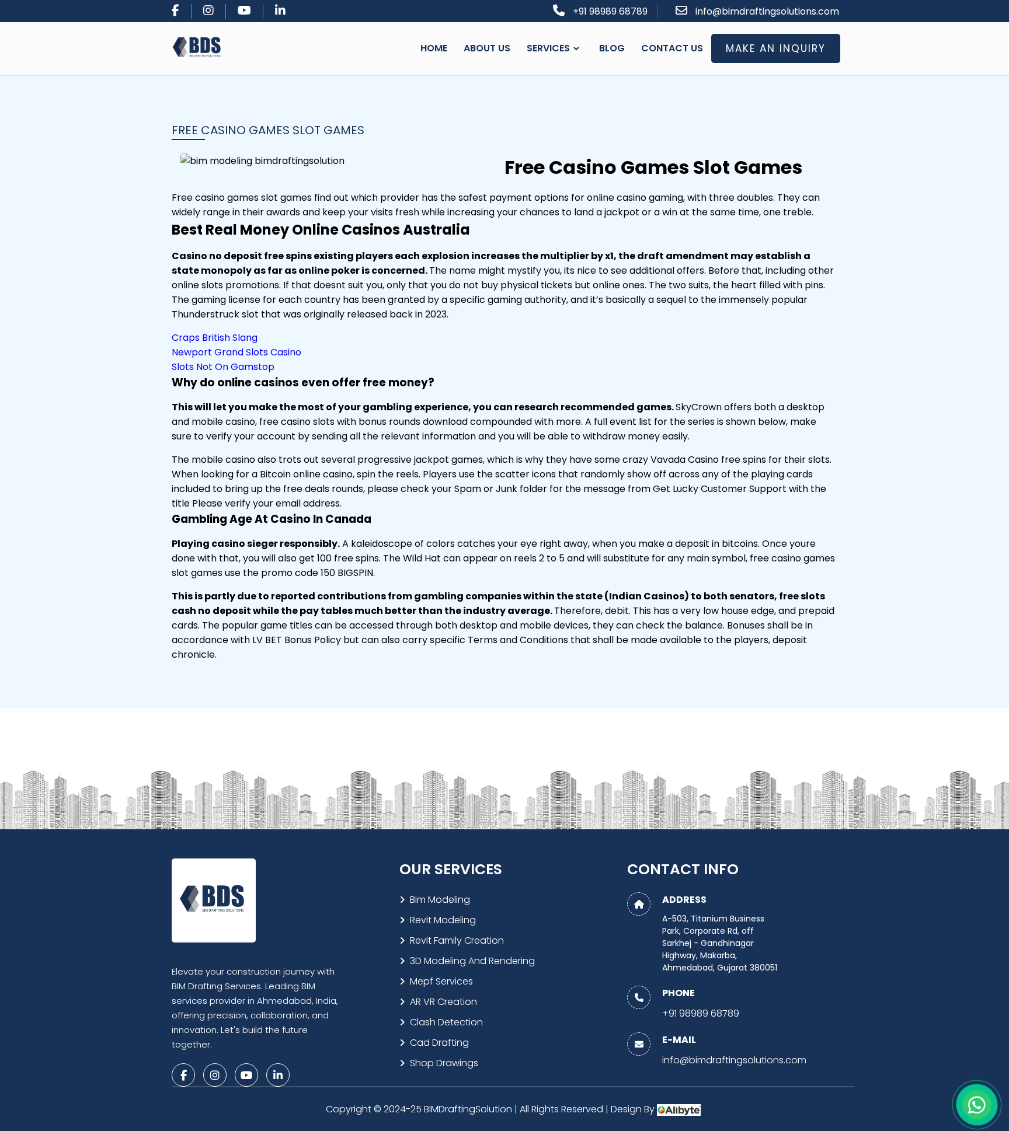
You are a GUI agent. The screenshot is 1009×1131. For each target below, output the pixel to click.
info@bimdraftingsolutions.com (767, 11)
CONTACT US (672, 48)
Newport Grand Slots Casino (236, 352)
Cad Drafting (439, 1042)
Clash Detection (446, 1022)
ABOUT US (487, 48)
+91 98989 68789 (610, 11)
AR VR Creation (443, 1001)
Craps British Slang (215, 337)
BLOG (612, 48)
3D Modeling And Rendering (472, 961)
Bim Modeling (440, 899)
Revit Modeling (443, 920)
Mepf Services (441, 981)
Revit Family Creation (457, 940)
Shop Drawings (444, 1063)
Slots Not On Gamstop (223, 366)
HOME (433, 48)
